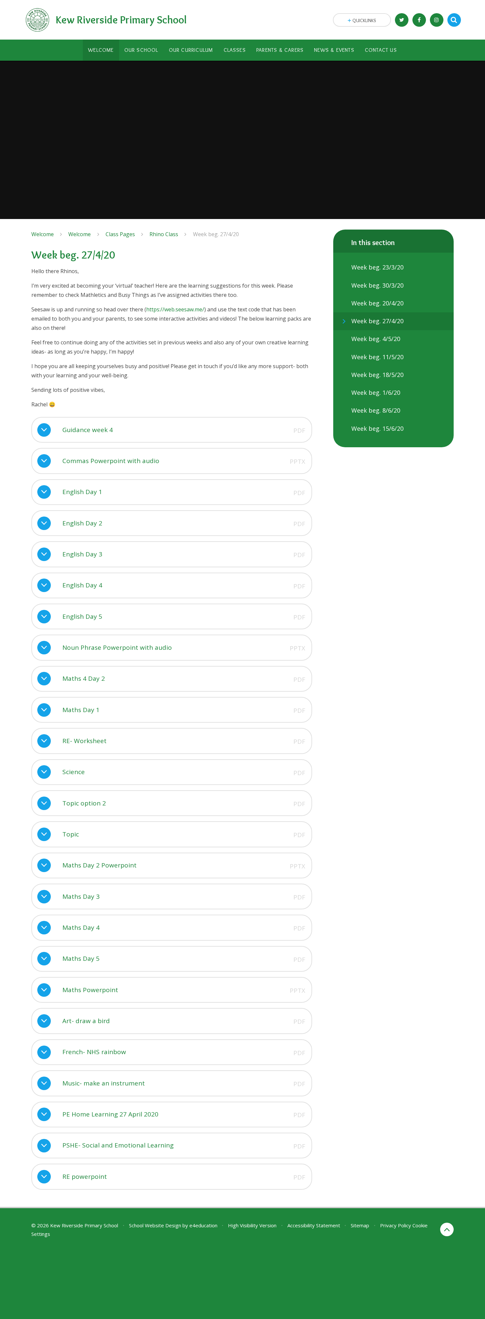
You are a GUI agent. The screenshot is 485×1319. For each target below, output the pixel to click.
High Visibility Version (252, 1225)
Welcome (42, 234)
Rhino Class (163, 234)
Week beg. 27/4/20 (216, 234)
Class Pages (120, 234)
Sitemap (360, 1225)
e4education (203, 1225)
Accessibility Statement (313, 1225)
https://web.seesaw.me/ (175, 309)
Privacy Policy (395, 1225)
